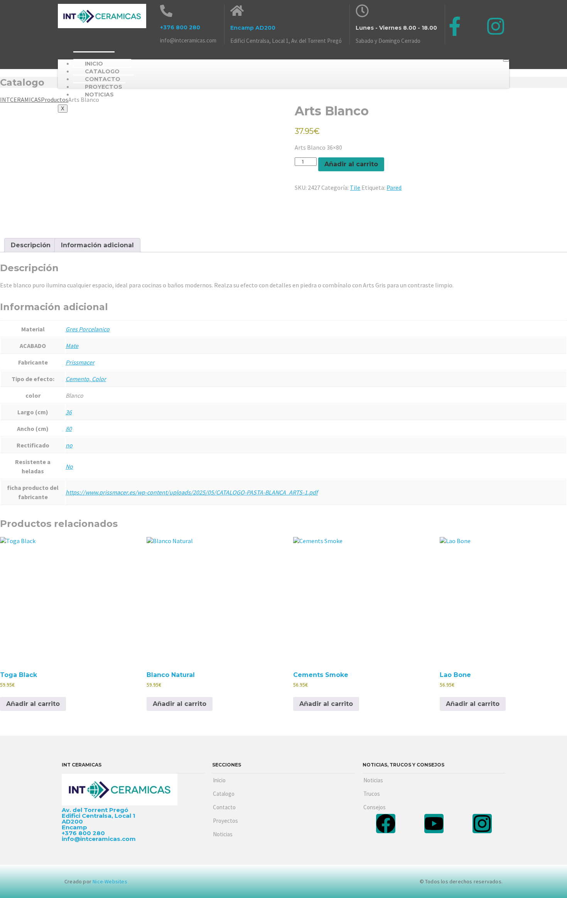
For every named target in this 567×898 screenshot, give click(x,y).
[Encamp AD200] (237, 10)
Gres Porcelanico (88, 329)
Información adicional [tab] (97, 245)
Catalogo (224, 793)
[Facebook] (385, 823)
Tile (355, 187)
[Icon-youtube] (475, 26)
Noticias (99, 94)
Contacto (224, 807)
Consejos (374, 807)
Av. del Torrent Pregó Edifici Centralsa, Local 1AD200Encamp (98, 818)
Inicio (219, 780)
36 (69, 412)
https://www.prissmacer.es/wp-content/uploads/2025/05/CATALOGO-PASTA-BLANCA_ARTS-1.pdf (192, 492)
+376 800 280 (180, 27)
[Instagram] (495, 26)
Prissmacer (80, 362)
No (69, 466)
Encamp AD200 (252, 27)
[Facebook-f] (454, 26)
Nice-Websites (110, 881)
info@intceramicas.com (188, 40)
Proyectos (225, 820)
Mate (72, 345)
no (69, 445)
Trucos (371, 793)
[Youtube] (434, 823)
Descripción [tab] (31, 245)
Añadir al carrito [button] (33, 703)
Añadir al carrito (351, 164)
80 (69, 428)
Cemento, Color (86, 379)
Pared (394, 187)
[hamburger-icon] (506, 60)
